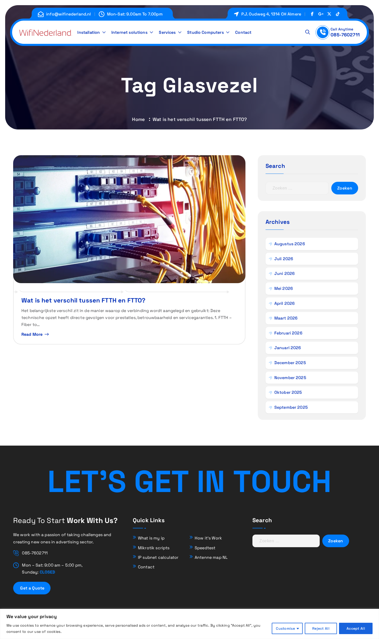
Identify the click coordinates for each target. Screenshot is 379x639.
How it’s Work (208, 538)
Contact (243, 32)
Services (167, 32)
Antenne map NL (211, 557)
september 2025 (291, 407)
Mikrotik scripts (154, 548)
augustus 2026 (289, 244)
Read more (32, 334)
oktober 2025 (288, 392)
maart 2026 (286, 318)
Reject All (320, 628)
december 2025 (290, 362)
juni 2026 (284, 273)
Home (138, 119)
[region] (189, 624)
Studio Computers (205, 32)
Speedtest (205, 548)
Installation (88, 32)
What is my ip (151, 538)
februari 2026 (288, 333)
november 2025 (290, 377)
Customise (285, 628)
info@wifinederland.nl (68, 14)
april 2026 (284, 303)
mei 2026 (283, 288)
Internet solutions (129, 32)
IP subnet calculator (158, 557)
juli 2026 (283, 258)
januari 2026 (287, 347)
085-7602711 (345, 35)
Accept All (356, 628)
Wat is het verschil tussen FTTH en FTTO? (83, 300)
